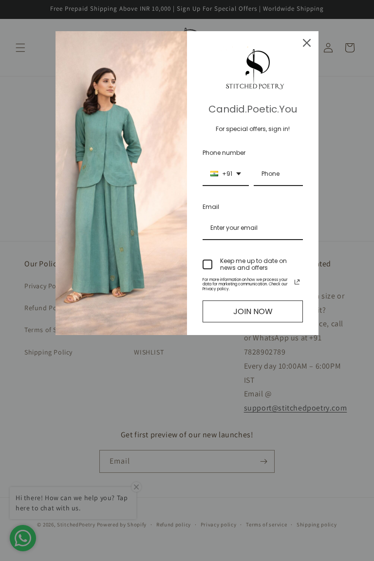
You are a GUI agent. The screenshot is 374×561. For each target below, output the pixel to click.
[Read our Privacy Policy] (297, 282)
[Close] (306, 43)
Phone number (224, 153)
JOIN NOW (253, 311)
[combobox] (226, 174)
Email (211, 207)
